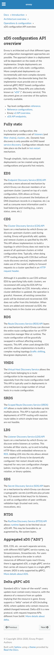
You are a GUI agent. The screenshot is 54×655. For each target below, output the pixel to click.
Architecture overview (15, 19)
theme (32, 647)
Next (43, 627)
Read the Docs (11, 650)
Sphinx (17, 647)
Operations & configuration (17, 23)
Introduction (18, 15)
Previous (12, 627)
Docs (6, 15)
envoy (29, 4)
